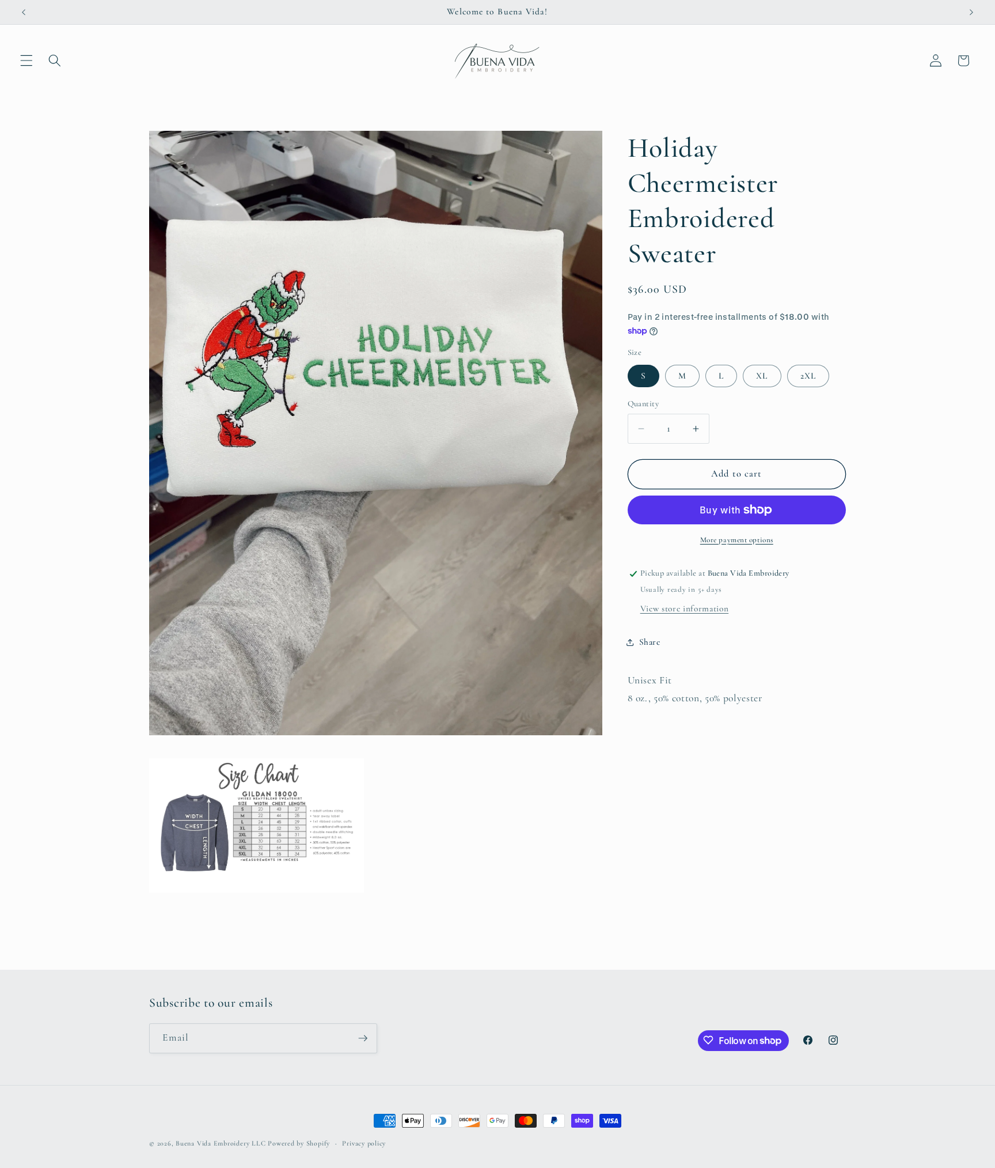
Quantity (643, 404)
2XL (808, 376)
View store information (684, 608)
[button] (26, 60)
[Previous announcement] (23, 12)
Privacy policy (364, 1143)
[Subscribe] (363, 1038)
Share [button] (649, 642)
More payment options (736, 540)
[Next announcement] (971, 12)
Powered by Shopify (299, 1143)
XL (762, 376)
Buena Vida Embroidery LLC (220, 1143)
